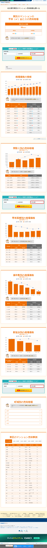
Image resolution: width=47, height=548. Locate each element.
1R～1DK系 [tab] (8, 441)
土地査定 (34, 514)
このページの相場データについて (39, 138)
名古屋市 (23, 4)
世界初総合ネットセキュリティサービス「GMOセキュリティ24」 (7, 526)
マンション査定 (17, 514)
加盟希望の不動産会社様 (40, 513)
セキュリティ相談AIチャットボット (29, 526)
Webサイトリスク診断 (22, 526)
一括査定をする (40, 516)
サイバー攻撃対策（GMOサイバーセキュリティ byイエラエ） (12, 527)
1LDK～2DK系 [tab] (16, 441)
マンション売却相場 (6, 516)
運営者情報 (31, 513)
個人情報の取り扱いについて (15, 513)
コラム (33, 516)
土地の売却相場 (27, 516)
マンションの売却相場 (14, 4)
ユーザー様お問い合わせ (7, 514)
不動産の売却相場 (41, 514)
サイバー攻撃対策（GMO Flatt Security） (23, 527)
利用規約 (24, 513)
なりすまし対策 (30, 527)
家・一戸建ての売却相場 (16, 516)
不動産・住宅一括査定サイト (4, 4)
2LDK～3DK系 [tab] (23, 441)
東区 (27, 4)
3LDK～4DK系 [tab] (31, 441)
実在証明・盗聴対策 (2, 527)
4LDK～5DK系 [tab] (38, 441)
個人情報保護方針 (4, 513)
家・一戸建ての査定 (26, 514)
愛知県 (19, 4)
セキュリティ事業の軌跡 (35, 527)
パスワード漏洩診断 (17, 526)
